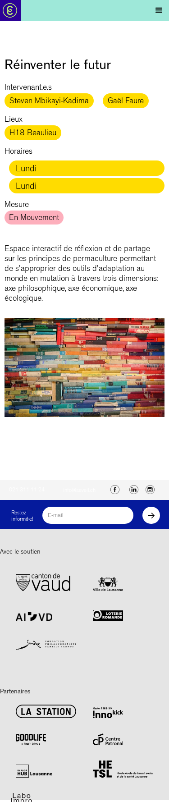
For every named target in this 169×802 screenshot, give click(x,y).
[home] (14, 10)
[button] (159, 10)
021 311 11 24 (27, 490)
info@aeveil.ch (79, 491)
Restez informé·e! (22, 516)
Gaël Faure (126, 102)
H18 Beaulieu (32, 134)
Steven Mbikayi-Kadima (49, 102)
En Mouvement (34, 219)
